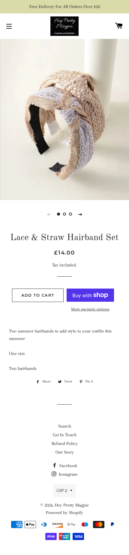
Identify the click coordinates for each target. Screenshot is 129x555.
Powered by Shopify (64, 512)
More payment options (90, 309)
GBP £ (61, 490)
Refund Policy (65, 443)
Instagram (68, 474)
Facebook (67, 465)
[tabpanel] (64, 118)
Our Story (65, 452)
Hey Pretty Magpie (72, 505)
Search (64, 426)
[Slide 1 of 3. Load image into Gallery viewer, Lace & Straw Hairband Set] (59, 214)
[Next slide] (80, 214)
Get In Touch (64, 434)
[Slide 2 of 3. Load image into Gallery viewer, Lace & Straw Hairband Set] (65, 214)
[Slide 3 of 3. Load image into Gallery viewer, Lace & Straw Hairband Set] (71, 214)
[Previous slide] (49, 214)
